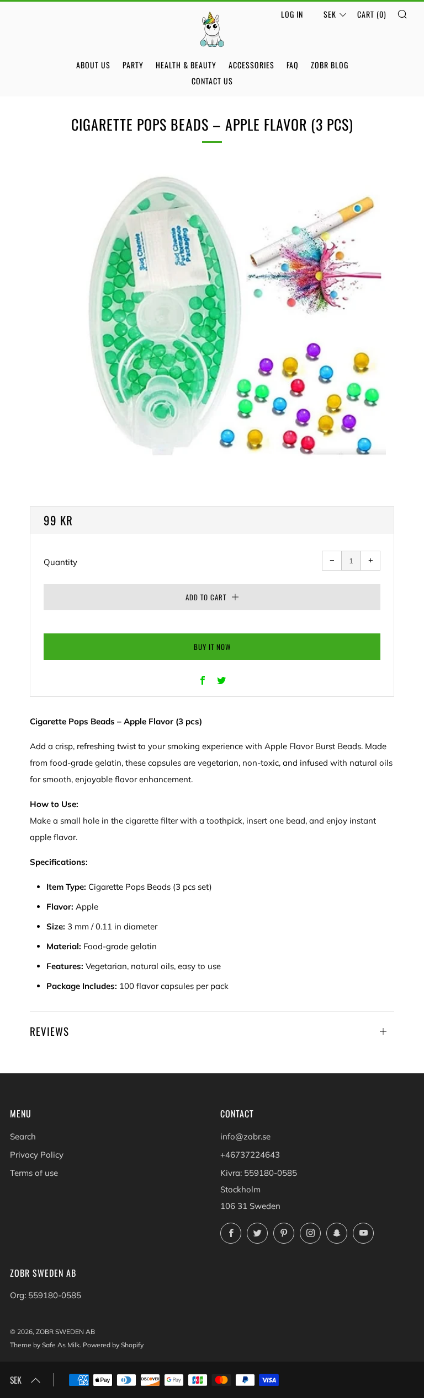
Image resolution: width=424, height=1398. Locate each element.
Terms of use (34, 1173)
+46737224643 (250, 1154)
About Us (93, 65)
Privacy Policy (36, 1154)
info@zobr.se (245, 1136)
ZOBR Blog (329, 65)
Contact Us (212, 81)
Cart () (371, 14)
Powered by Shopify (113, 1345)
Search (23, 1136)
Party (133, 65)
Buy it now (212, 646)
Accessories (251, 65)
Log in (292, 14)
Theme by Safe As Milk (45, 1345)
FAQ (293, 65)
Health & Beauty (186, 65)
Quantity (60, 562)
